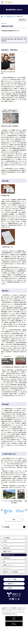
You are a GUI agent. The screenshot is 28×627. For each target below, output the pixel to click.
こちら (16, 610)
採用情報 (10, 588)
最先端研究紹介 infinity (11, 16)
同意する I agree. (14, 618)
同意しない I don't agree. (14, 624)
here (5, 614)
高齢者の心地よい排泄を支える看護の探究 (8, 511)
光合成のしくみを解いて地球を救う (20, 510)
